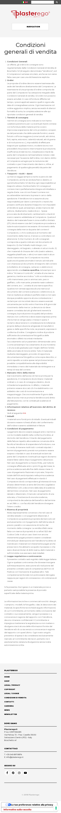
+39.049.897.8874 (14, 754)
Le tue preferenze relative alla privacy (32, 804)
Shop (7, 681)
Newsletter (10, 714)
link (24, 413)
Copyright (9, 689)
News (7, 710)
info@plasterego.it (14, 757)
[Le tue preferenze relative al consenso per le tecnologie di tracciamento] (56, 808)
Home (7, 677)
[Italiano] (23, 2)
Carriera (9, 706)
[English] (26, 2)
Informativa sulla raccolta (17, 809)
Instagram (19, 773)
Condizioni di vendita (15, 698)
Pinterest (13, 773)
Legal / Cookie (11, 693)
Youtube (25, 773)
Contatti (9, 702)
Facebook (7, 773)
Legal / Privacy (12, 685)
